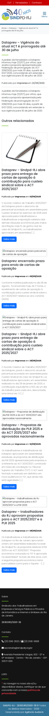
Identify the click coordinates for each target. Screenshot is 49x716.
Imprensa (22, 83)
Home (4, 28)
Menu (44, 16)
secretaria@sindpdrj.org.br (18, 647)
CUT (9, 2)
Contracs (37, 2)
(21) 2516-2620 (11, 641)
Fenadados (22, 2)
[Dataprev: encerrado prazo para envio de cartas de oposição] (24, 252)
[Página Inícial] (16, 14)
